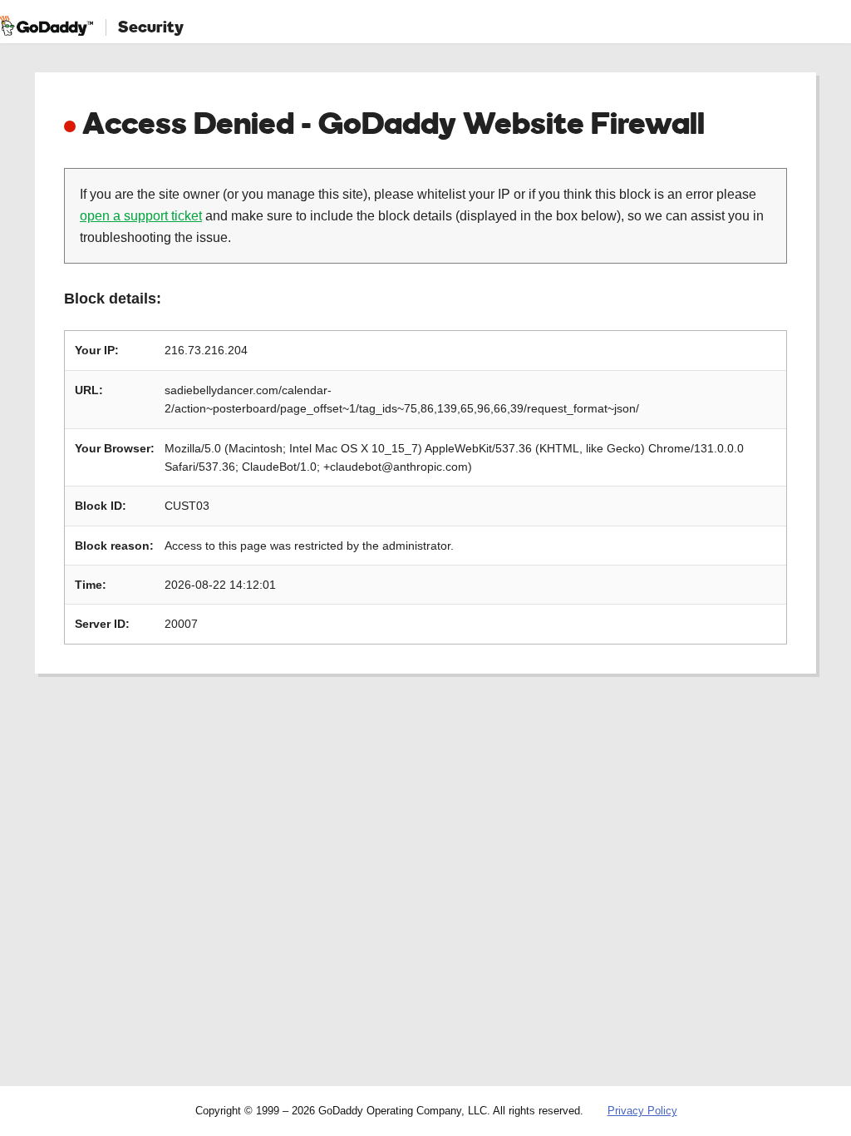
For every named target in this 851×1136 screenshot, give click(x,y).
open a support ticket (141, 216)
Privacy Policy (642, 1110)
